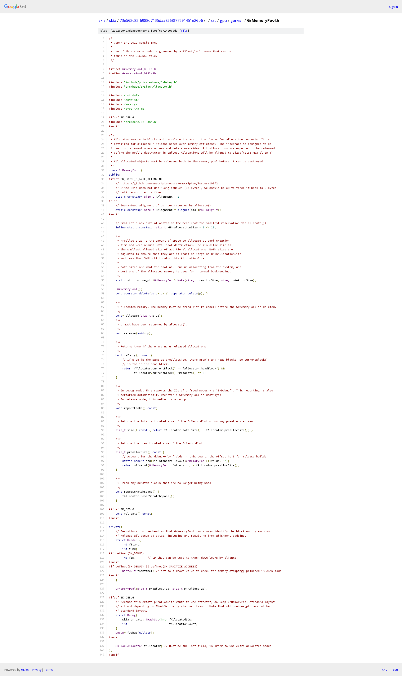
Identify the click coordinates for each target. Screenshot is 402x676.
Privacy (36, 670)
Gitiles (25, 670)
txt (384, 669)
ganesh (237, 20)
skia (102, 20)
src (213, 20)
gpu (223, 20)
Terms (48, 670)
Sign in (393, 7)
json (394, 669)
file (184, 30)
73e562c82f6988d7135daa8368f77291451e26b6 (161, 20)
